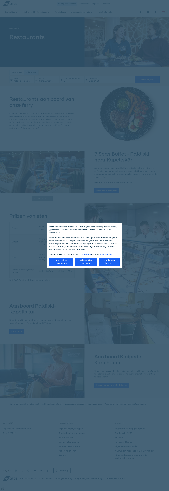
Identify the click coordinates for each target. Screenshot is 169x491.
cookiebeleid (85, 254)
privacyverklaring (107, 254)
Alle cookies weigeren (86, 261)
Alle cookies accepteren (61, 261)
